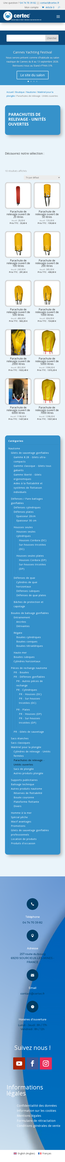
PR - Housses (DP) (30, 714)
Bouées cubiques (24, 657)
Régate (18, 632)
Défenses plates (24, 511)
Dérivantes (23, 626)
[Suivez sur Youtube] (19, 1063)
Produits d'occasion (23, 843)
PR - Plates (23, 709)
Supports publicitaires (24, 780)
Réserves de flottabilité (28, 793)
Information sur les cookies (36, 1111)
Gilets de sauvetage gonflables (30, 452)
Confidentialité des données (37, 1106)
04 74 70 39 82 (28, 2)
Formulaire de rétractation (36, 1121)
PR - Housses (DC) (30, 694)
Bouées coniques (27, 641)
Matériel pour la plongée (26, 747)
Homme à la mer (21, 812)
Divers (18, 806)
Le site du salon (32, 75)
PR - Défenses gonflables (29, 676)
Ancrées (21, 621)
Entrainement (22, 617)
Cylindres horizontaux (27, 661)
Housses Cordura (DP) (32, 560)
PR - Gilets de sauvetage (29, 731)
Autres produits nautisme (26, 788)
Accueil (10, 92)
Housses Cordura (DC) (32, 540)
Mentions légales (29, 1116)
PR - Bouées (21, 672)
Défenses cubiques (28, 590)
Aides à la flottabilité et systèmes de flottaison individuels (28, 488)
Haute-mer (20, 652)
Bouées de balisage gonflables (30, 613)
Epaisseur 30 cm (26, 520)
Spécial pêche (19, 817)
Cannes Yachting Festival (32, 52)
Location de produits (24, 839)
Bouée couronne (24, 797)
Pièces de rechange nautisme (29, 668)
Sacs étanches (20, 738)
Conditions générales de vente (38, 1126)
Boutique (19, 92)
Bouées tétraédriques (29, 645)
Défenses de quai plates (31, 595)
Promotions (18, 825)
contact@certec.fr (49, 2)
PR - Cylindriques (26, 689)
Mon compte (31, 7)
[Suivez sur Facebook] (32, 1063)
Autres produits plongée (28, 773)
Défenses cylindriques (27, 507)
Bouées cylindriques (28, 637)
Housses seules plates (30, 555)
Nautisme (31, 92)
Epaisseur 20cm (26, 516)
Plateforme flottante (26, 801)
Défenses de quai (24, 577)
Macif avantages (21, 821)
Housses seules (23, 527)
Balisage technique (22, 784)
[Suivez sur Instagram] (46, 1063)
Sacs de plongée (24, 768)
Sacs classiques (20, 742)
